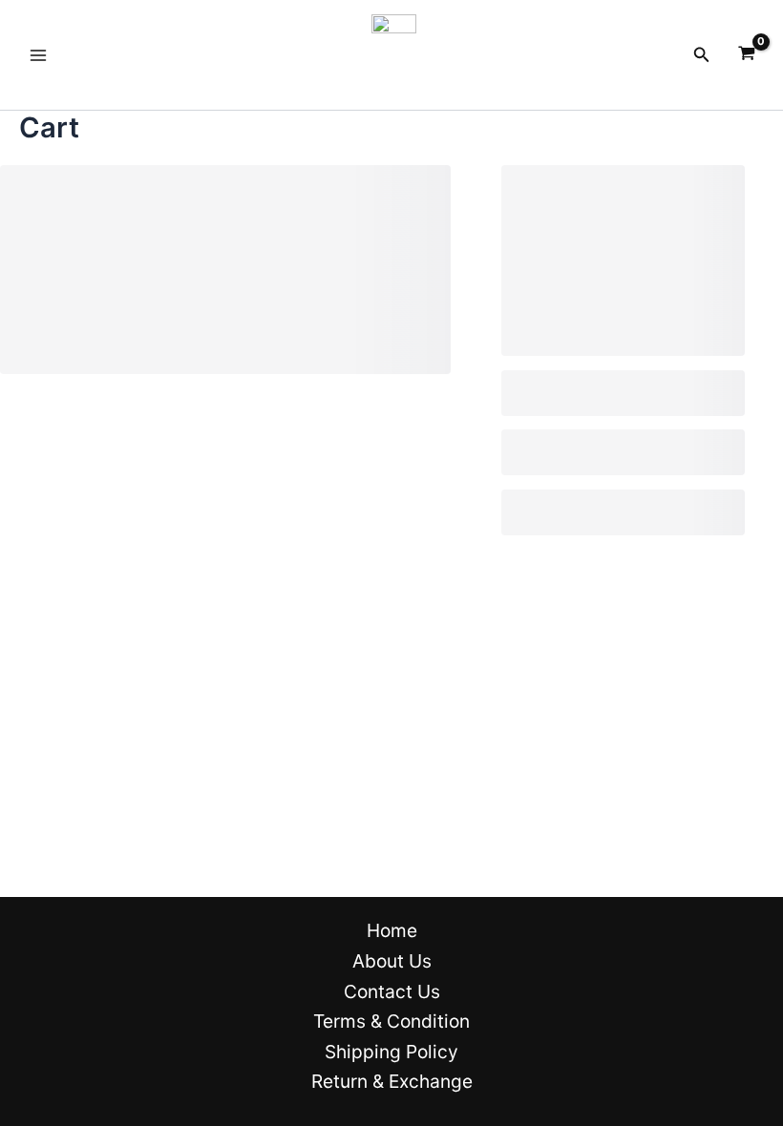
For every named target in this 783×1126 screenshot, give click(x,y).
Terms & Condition (391, 1021)
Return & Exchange (392, 1081)
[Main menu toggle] (38, 54)
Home (392, 930)
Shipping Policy (391, 1051)
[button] (701, 55)
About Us (392, 960)
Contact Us (392, 991)
